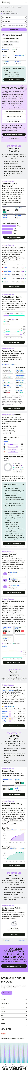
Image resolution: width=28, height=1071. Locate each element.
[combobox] (12, 25)
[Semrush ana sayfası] (5, 3)
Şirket (2, 1007)
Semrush (3, 999)
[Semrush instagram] (3, 1029)
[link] (8, 7)
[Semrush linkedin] (1, 1029)
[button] (17, 13)
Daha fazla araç (5, 1003)
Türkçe (3, 1023)
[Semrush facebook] (8, 1029)
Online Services (14, 41)
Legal (2, 1019)
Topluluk (3, 1015)
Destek (3, 1011)
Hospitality (5, 41)
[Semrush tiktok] (5, 1029)
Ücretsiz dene (7, 993)
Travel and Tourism (7, 44)
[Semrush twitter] (10, 1029)
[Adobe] (3, 1033)
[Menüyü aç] (26, 2)
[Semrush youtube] (6, 1029)
